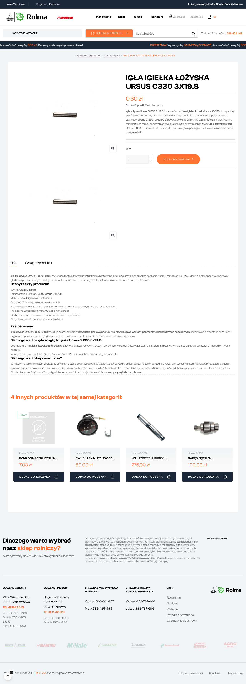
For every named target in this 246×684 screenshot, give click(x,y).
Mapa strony (235, 673)
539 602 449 (234, 33)
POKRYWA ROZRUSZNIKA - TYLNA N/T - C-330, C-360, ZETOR (38, 458)
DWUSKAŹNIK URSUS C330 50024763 (95, 458)
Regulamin (174, 597)
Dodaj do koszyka (176, 159)
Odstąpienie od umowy (182, 620)
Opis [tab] (13, 263)
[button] (13, 607)
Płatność (173, 609)
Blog (121, 17)
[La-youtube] (229, 546)
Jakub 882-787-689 (140, 608)
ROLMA (41, 673)
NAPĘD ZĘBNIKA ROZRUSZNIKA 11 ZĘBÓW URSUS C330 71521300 (205, 458)
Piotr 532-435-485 (98, 608)
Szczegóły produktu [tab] (38, 263)
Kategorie (103, 17)
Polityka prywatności (180, 615)
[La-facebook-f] (208, 546)
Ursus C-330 (26, 453)
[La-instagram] (215, 546)
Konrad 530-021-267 (99, 601)
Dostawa (172, 603)
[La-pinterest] (222, 546)
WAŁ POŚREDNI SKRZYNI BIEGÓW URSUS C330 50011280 (149, 458)
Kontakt (157, 17)
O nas (138, 17)
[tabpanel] (39, 446)
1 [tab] (123, 486)
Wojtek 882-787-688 (140, 601)
